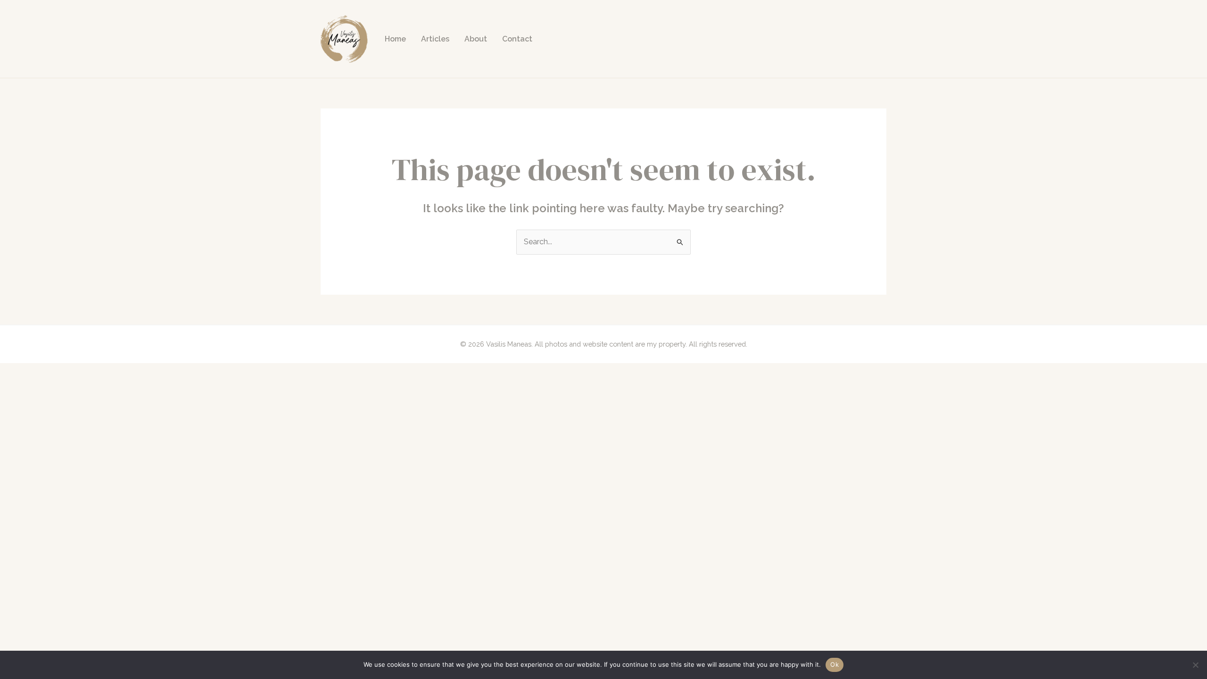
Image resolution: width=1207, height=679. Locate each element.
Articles (435, 38)
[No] (1195, 665)
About (475, 38)
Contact (517, 38)
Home (395, 38)
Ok (834, 664)
